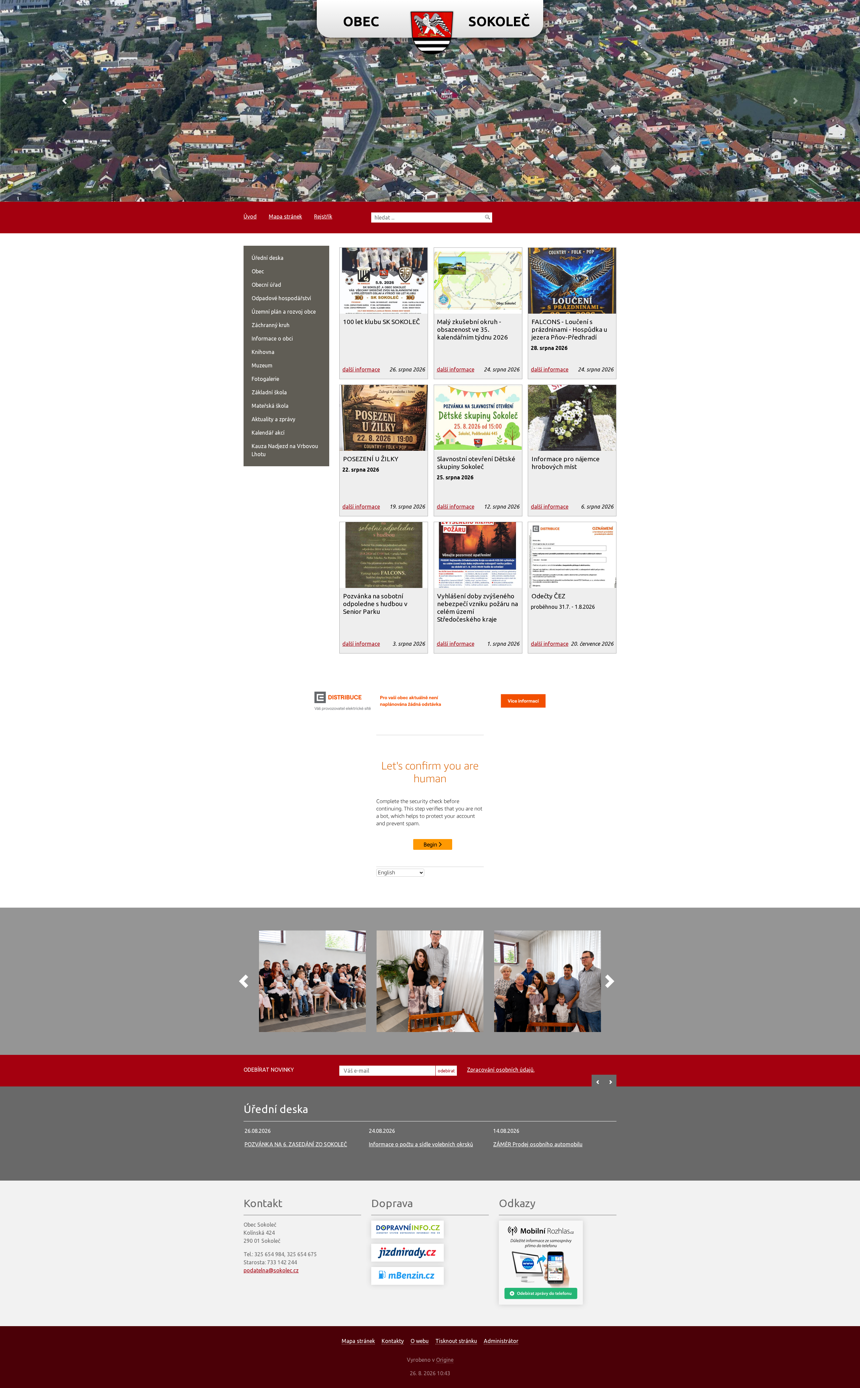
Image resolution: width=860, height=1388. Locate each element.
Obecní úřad (266, 285)
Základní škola (269, 392)
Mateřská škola (270, 406)
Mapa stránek (285, 216)
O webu (420, 1341)
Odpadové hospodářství (281, 298)
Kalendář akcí (268, 433)
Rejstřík (323, 216)
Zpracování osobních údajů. (500, 1070)
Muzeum (262, 365)
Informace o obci (272, 338)
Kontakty (393, 1341)
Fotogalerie (265, 379)
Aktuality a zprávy (273, 419)
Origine (445, 1360)
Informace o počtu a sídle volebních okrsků (421, 1144)
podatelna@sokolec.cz (271, 1270)
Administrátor (501, 1341)
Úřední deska (268, 258)
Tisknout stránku (456, 1341)
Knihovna (263, 352)
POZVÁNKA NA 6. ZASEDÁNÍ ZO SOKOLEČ (296, 1144)
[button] (64, 101)
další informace (361, 369)
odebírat (446, 1070)
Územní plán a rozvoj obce (284, 312)
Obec (258, 271)
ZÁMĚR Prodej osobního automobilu (538, 1144)
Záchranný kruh (271, 325)
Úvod (250, 216)
